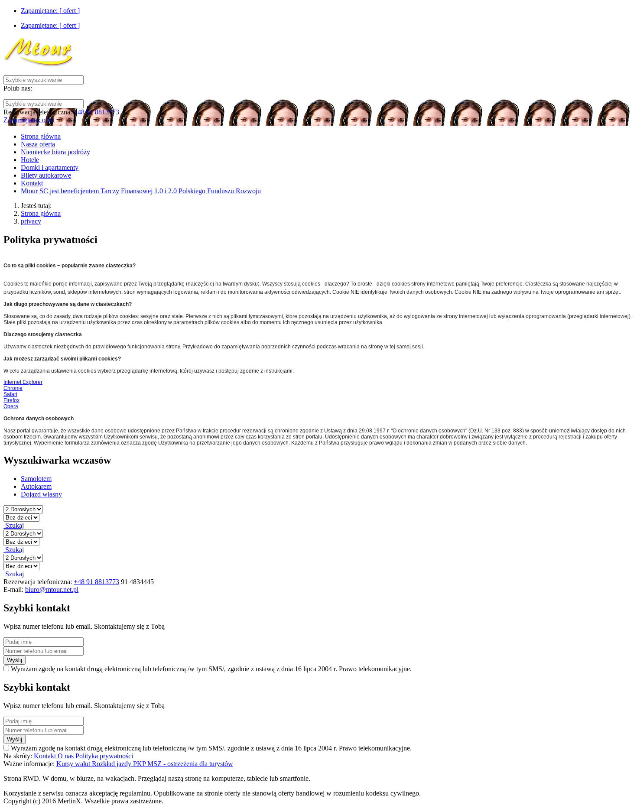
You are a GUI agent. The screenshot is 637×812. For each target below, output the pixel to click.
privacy (31, 221)
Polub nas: (17, 88)
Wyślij (14, 660)
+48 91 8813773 (96, 112)
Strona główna (41, 213)
